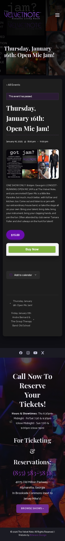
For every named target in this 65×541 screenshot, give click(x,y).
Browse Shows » (32, 508)
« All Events (13, 85)
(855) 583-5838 (32, 472)
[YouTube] (36, 353)
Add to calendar (23, 275)
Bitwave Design (38, 535)
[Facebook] (21, 353)
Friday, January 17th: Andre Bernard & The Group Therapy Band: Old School (22, 319)
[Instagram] (29, 353)
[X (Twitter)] (43, 353)
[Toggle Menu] (57, 15)
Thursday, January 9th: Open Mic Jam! (21, 303)
